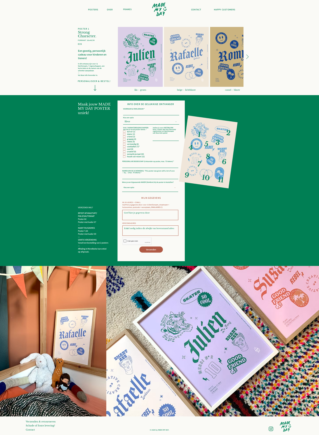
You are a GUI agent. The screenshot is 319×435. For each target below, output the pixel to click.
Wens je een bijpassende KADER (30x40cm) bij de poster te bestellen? (148, 182)
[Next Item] (247, 56)
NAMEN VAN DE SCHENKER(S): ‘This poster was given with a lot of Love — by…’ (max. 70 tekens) (148, 171)
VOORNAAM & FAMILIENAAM (133, 109)
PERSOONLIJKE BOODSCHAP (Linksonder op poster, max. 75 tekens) (147, 161)
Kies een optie (128, 117)
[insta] (271, 428)
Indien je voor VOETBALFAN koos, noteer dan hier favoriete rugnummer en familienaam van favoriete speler (164, 130)
